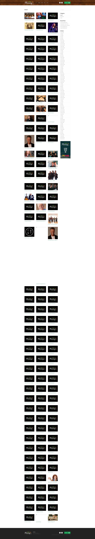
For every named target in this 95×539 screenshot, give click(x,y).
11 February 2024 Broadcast (28, 402)
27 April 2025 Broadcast (39, 132)
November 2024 (62, 61)
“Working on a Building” (39, 102)
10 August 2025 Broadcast (27, 73)
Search (63, 9)
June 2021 (61, 116)
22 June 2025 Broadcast (39, 93)
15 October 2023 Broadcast (27, 452)
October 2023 (62, 79)
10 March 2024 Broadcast (27, 393)
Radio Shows (62, 16)
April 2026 (61, 38)
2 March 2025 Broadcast (39, 178)
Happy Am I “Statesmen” (51, 121)
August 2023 (62, 82)
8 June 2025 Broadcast (27, 102)
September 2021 (62, 112)
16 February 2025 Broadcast (39, 190)
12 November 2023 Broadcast (28, 442)
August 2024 (62, 65)
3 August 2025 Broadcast (39, 73)
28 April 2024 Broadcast (39, 373)
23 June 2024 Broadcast (27, 363)
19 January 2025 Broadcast (51, 211)
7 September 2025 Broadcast (40, 63)
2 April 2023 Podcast (50, 472)
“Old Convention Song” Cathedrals (28, 30)
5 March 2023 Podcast (39, 492)
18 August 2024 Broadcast (39, 333)
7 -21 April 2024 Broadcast (51, 373)
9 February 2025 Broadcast (39, 201)
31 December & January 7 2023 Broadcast (53, 412)
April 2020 (61, 126)
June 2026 (61, 35)
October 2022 (62, 96)
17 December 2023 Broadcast (40, 422)
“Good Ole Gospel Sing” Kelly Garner (29, 158)
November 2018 (62, 137)
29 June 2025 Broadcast (27, 93)
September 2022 (62, 97)
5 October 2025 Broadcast (27, 53)
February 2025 (62, 57)
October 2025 (62, 46)
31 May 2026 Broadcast (51, 20)
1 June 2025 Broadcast (51, 102)
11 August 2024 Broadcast (51, 333)
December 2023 (62, 76)
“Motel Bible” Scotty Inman (28, 122)
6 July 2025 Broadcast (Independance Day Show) (54, 83)
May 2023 (61, 86)
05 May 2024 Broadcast (27, 373)
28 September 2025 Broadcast (40, 53)
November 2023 (62, 78)
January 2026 (62, 42)
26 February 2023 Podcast (51, 492)
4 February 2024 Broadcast (39, 402)
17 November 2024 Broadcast (28, 313)
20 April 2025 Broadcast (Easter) (52, 132)
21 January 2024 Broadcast (27, 412)
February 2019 (62, 134)
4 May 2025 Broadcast (27, 132)
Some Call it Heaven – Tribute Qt (28, 237)
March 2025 (61, 56)
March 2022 (61, 105)
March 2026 (61, 39)
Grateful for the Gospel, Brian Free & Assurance (42, 283)
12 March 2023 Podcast (27, 492)
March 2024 (61, 72)
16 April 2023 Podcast (27, 472)
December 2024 (62, 60)
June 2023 (61, 85)
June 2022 (61, 101)
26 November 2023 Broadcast (40, 432)
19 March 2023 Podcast (39, 482)
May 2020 (61, 125)
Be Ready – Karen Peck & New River (52, 224)
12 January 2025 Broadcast (27, 221)
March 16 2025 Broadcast (39, 168)
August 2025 (62, 49)
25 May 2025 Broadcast (27, 112)
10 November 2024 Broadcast (40, 313)
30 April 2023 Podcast (39, 462)
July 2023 (61, 83)
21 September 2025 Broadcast (52, 53)
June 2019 (61, 130)
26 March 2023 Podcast (27, 482)
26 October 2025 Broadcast (51, 43)
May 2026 (61, 36)
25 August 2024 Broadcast (27, 333)
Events (44, 2)
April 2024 (61, 71)
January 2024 (62, 75)
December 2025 (62, 43)
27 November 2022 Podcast (39, 511)
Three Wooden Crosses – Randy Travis (53, 240)
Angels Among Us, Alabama (51, 180)
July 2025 (61, 50)
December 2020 (62, 119)
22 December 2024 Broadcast (40, 293)
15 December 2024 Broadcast (51, 293)
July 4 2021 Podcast (38, 521)
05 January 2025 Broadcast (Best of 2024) (41, 221)
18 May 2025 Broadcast (51, 112)
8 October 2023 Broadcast (39, 452)
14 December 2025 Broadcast (28, 43)
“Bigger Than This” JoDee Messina (52, 482)
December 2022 (62, 93)
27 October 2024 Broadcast (27, 323)
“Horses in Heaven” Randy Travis (28, 148)
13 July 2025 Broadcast (39, 83)
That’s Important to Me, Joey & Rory (65, 25)
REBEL (70, 534)
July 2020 (61, 123)
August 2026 (62, 32)
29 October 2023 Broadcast (51, 442)
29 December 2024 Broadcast (28, 293)
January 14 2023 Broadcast (39, 412)
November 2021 (62, 111)
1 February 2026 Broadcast (39, 30)
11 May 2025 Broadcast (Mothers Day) (41, 122)
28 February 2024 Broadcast (51, 402)
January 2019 (62, 136)
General (61, 15)
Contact (47, 2)
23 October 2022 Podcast (51, 511)
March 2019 (61, 133)
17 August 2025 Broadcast (51, 63)
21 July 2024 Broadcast (51, 343)
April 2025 (61, 54)
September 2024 (62, 64)
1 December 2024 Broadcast (39, 303)
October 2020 (62, 122)
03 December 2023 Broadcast (28, 432)
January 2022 (62, 108)
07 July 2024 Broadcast (39, 353)
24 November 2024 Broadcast (51, 303)
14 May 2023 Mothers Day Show (28, 462)
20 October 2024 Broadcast (39, 323)
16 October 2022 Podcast (27, 521)
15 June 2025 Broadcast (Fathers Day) (53, 93)
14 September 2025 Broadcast (28, 63)
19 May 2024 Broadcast (39, 363)
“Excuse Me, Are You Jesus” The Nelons (29, 20)
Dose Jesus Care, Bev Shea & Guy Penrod (53, 191)
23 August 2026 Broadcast (63, 22)
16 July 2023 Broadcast (51, 452)
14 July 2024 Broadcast (27, 353)
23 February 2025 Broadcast (28, 190)
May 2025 (61, 53)
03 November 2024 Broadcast (52, 313)
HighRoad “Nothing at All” (51, 521)
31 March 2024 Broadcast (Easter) (28, 383)
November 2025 (62, 45)
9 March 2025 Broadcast (27, 178)
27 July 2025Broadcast (51, 73)
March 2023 (61, 89)
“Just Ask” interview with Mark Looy (41, 211)
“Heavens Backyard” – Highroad (40, 112)
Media (42, 2)
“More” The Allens (50, 158)
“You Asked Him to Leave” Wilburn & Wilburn (54, 168)
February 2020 (62, 129)
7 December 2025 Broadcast (39, 43)
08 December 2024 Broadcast (28, 303)
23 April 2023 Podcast (50, 462)
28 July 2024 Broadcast (39, 343)
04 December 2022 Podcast (27, 511)
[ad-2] (65, 149)
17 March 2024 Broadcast (51, 383)
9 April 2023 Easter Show (39, 472)
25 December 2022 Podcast (39, 502)
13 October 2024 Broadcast (51, 323)
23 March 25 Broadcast (27, 168)
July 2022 (61, 100)
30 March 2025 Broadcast (39, 158)
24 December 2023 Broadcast (28, 422)
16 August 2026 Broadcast (63, 26)
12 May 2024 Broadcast (51, 363)
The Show (39, 2)
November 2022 (62, 94)
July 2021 (61, 115)
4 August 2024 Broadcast (27, 343)
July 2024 (61, 67)
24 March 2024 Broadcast (39, 383)
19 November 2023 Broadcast (51, 432)
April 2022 (61, 104)
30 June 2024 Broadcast (51, 353)
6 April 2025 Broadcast (51, 142)
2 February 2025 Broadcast (51, 201)
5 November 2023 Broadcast (39, 442)
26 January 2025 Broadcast (27, 211)
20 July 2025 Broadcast (27, 83)
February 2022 (62, 107)
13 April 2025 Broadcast (39, 142)
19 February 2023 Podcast (27, 502)
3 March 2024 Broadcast (39, 393)
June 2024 (61, 68)
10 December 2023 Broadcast (51, 422)
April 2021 (61, 118)
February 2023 (62, 90)
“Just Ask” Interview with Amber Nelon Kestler (54, 33)
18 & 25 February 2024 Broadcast (52, 393)
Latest (36, 2)
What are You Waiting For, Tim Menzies (29, 201)
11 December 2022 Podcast (51, 502)
